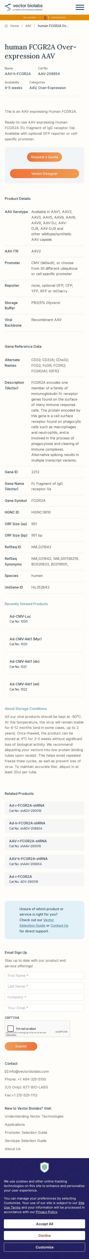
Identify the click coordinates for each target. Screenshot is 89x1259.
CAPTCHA (12, 1017)
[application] (44, 1208)
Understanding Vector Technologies (34, 1116)
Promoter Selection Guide (26, 1132)
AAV (28, 26)
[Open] (80, 7)
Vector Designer (44, 173)
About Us (13, 1149)
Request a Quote (44, 157)
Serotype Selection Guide (25, 1140)
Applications (15, 1124)
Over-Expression (52, 88)
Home (14, 26)
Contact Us (59, 925)
